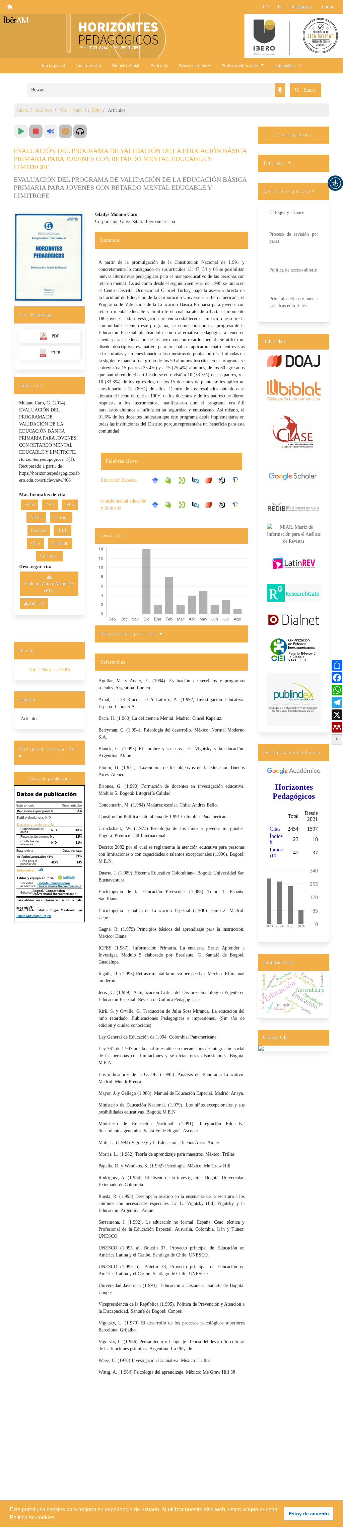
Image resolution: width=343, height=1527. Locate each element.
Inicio (22, 110)
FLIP (55, 352)
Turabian (59, 543)
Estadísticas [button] (285, 65)
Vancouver (49, 556)
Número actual (125, 65)
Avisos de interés (194, 65)
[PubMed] (197, 480)
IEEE (62, 530)
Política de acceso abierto (293, 270)
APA (69, 504)
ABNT (36, 517)
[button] (335, 183)
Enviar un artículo (293, 135)
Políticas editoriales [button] (240, 65)
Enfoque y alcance (286, 212)
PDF (55, 335)
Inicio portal (53, 65)
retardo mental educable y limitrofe (123, 505)
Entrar (328, 6)
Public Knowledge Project (33, 916)
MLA (35, 543)
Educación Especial (119, 480)
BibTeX (36, 603)
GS (41, 869)
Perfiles (69, 877)
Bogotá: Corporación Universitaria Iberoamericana (59, 885)
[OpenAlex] (224, 480)
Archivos (43, 110)
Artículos (159, 65)
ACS (50, 504)
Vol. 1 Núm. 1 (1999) (80, 110)
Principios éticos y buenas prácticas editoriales (293, 302)
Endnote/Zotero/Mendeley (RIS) (49, 587)
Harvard (38, 530)
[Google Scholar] (157, 480)
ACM (29, 504)
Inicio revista (88, 65)
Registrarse (301, 6)
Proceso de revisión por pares (293, 238)
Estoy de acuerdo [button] (309, 1513)
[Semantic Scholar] (237, 480)
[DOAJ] (210, 480)
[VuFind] (170, 480)
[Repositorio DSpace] (184, 480)
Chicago (61, 517)
